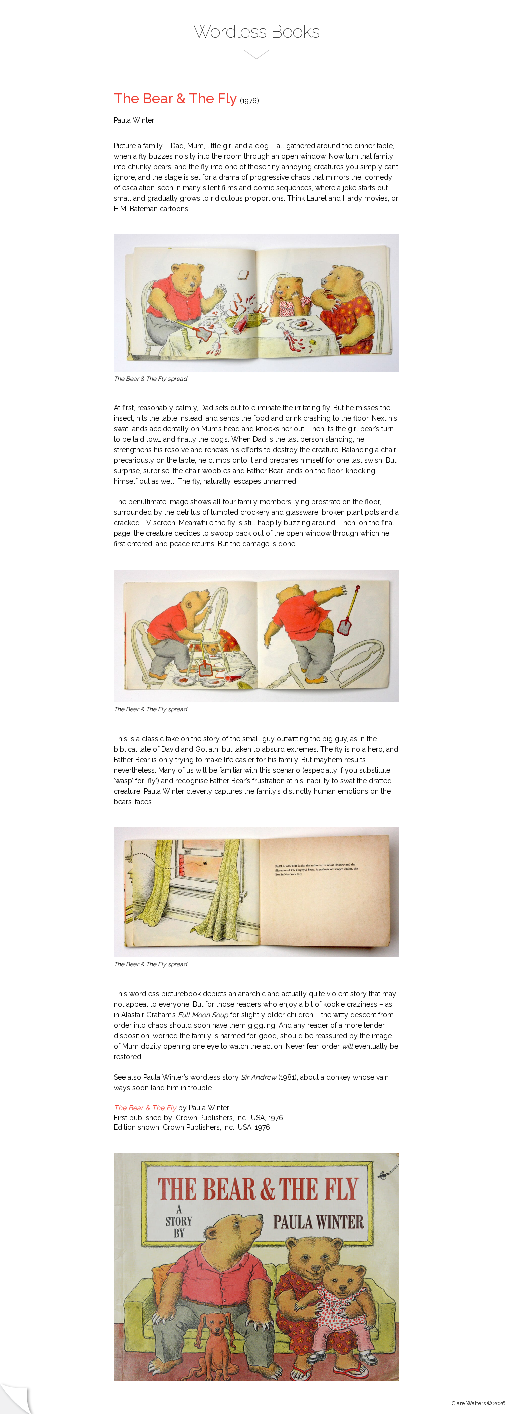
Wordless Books (256, 31)
